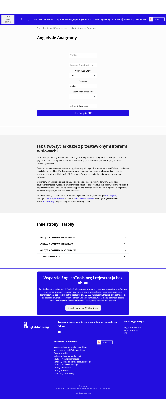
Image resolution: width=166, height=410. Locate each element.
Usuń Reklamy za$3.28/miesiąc (8, 19)
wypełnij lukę (111, 195)
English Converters (132, 327)
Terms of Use (95, 388)
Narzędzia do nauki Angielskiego (52, 28)
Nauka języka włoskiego (64, 373)
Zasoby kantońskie (62, 367)
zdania (76, 198)
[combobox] (83, 55)
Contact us (106, 388)
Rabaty (118, 19)
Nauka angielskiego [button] (102, 19)
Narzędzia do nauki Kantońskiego (58, 250)
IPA (125, 333)
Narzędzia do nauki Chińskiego (56, 243)
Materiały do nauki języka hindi (67, 356)
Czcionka (83, 81)
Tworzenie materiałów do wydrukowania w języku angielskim (88, 322)
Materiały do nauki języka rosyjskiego (70, 347)
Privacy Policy (82, 388)
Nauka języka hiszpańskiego (66, 359)
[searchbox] (83, 55)
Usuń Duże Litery (83, 70)
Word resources (131, 330)
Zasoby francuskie (61, 370)
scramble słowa (87, 198)
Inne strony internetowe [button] (135, 19)
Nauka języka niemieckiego (65, 364)
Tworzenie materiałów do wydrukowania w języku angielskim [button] (61, 19)
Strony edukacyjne (49, 256)
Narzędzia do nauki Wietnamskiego (69, 350)
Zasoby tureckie (60, 353)
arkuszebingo (49, 201)
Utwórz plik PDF (83, 113)
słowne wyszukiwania (54, 198)
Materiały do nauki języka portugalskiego (72, 361)
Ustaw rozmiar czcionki (83, 91)
